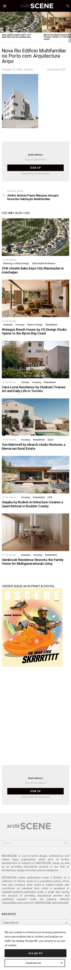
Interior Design (35, 324)
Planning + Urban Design (16, 263)
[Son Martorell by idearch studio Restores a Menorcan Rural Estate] (35, 417)
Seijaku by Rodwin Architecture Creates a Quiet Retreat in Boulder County (32, 504)
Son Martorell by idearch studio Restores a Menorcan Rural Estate (33, 446)
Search (65, 844)
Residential (51, 324)
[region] (35, 947)
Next (69, 27)
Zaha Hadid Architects (43, 263)
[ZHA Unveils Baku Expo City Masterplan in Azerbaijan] (21, 22)
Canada (25, 382)
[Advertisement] (35, 718)
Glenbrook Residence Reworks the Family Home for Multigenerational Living (32, 562)
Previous (2, 27)
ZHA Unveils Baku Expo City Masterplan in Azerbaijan (16, 36)
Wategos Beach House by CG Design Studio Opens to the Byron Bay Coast (34, 331)
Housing (19, 324)
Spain (51, 439)
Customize (33, 963)
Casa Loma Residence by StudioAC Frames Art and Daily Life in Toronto (34, 389)
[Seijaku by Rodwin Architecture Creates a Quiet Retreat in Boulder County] (35, 474)
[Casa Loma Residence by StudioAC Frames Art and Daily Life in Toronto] (35, 359)
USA (50, 497)
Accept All (35, 953)
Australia (8, 324)
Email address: (35, 154)
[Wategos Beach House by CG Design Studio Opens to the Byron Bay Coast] (35, 298)
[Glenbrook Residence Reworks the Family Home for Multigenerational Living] (35, 532)
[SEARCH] (67, 6)
